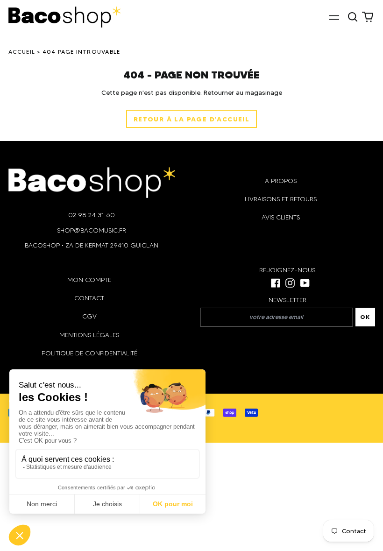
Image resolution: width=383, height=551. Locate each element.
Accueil (21, 51)
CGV (89, 316)
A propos (281, 181)
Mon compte (89, 280)
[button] (353, 16)
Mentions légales (89, 335)
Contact (89, 298)
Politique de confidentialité (89, 353)
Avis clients (281, 217)
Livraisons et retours (281, 199)
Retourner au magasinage (243, 92)
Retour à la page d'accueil (191, 119)
